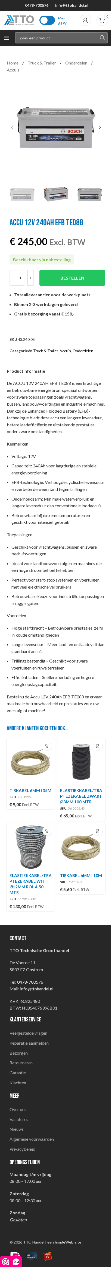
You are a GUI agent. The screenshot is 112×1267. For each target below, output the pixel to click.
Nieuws (17, 1129)
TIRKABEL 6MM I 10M (81, 875)
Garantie (18, 1072)
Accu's (13, 69)
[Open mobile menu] (6, 37)
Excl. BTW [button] (62, 20)
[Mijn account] (85, 20)
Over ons (18, 1109)
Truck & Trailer (42, 62)
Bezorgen (19, 1052)
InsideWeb (64, 1242)
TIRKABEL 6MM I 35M (30, 790)
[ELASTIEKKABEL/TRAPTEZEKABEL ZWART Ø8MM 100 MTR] (81, 762)
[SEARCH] (102, 37)
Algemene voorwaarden (32, 1139)
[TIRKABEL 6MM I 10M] (81, 847)
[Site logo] (19, 19)
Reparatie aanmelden (29, 1042)
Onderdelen (76, 62)
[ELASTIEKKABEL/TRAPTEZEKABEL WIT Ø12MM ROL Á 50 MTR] (31, 847)
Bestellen (72, 277)
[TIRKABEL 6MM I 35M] (31, 762)
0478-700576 (36, 5)
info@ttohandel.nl (71, 5)
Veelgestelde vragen (28, 1032)
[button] (12, 127)
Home (13, 62)
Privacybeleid (22, 1148)
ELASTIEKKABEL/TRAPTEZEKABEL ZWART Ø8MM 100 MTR (81, 796)
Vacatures (19, 1119)
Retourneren (21, 1062)
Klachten (18, 1082)
